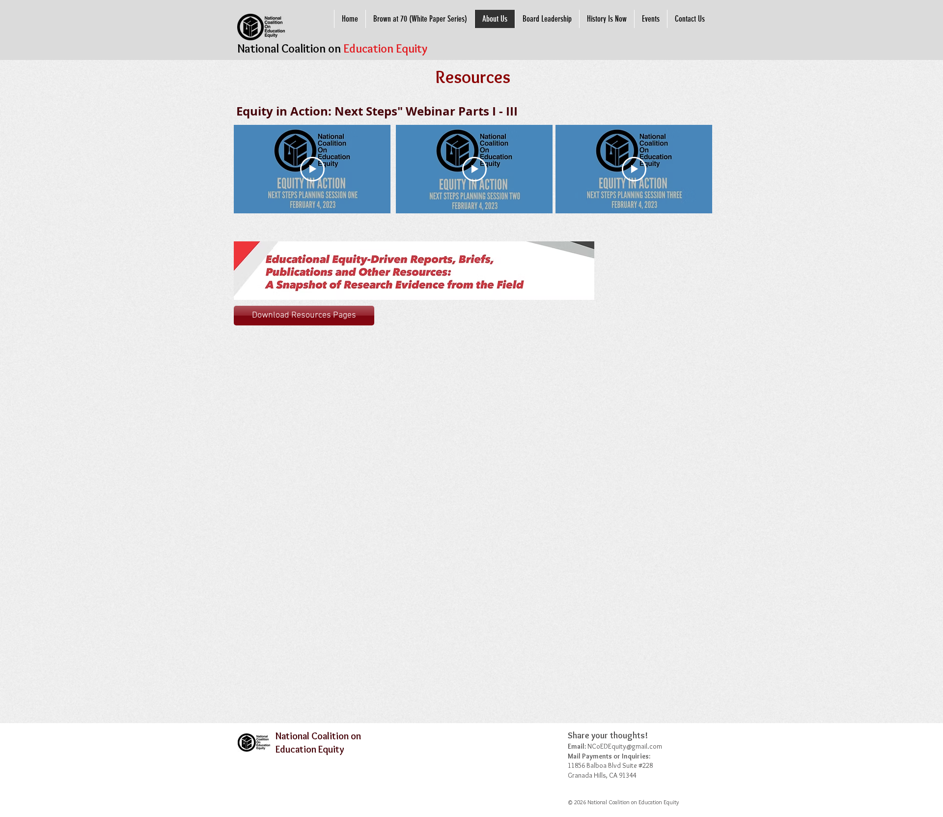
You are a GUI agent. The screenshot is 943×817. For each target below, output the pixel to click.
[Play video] (312, 169)
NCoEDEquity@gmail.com (624, 746)
